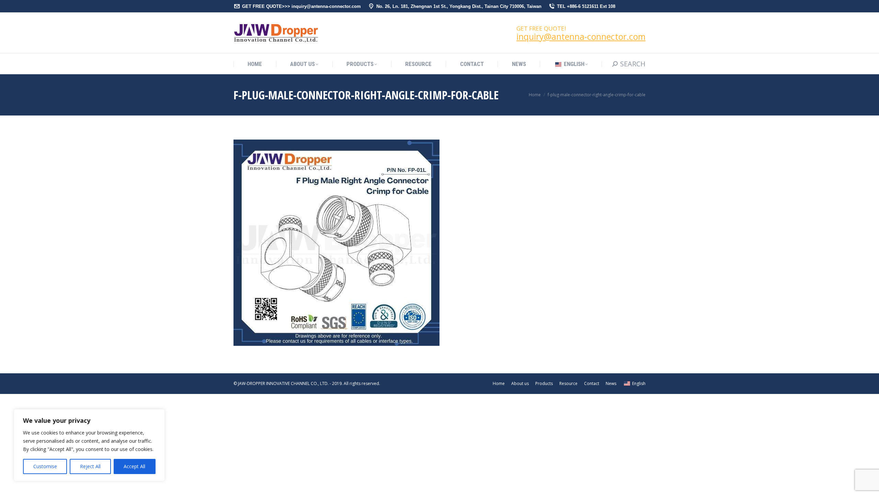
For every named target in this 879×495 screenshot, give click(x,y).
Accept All (134, 466)
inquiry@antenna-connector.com (581, 36)
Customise (45, 466)
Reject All (90, 466)
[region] (89, 445)
